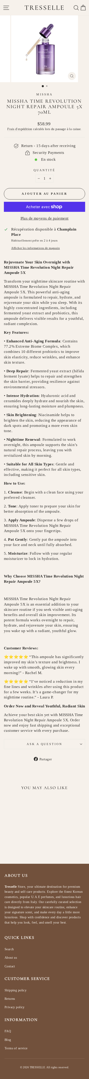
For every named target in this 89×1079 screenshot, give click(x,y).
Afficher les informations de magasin (35, 248)
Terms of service (16, 1048)
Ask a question (45, 744)
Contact (10, 966)
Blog (8, 1040)
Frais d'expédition (19, 129)
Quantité (44, 170)
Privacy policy (15, 1007)
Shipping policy (15, 990)
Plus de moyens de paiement (45, 218)
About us (11, 957)
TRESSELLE (44, 7)
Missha (44, 94)
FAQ (8, 1031)
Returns (10, 998)
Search (9, 949)
